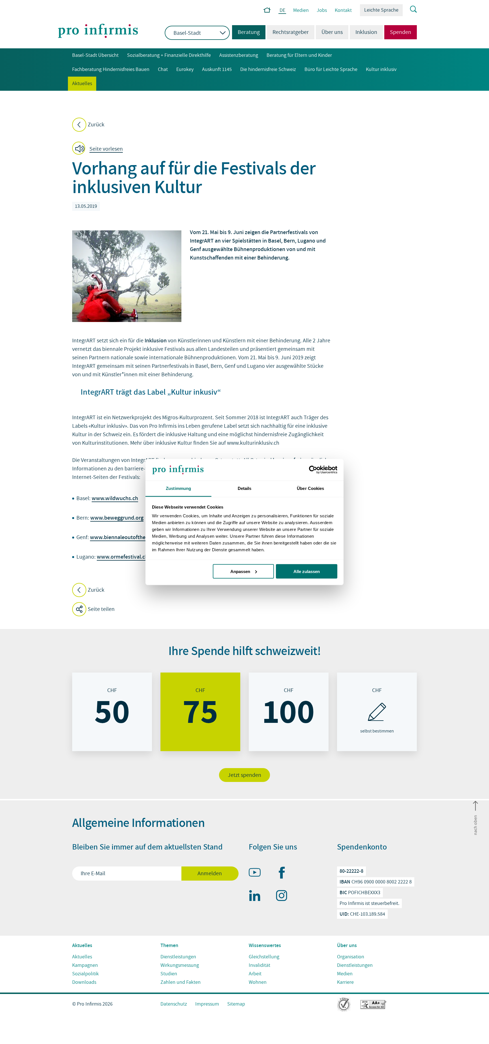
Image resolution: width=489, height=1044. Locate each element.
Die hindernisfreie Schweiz (268, 69)
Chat (163, 69)
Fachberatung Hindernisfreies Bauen (110, 69)
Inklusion (366, 32)
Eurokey (185, 69)
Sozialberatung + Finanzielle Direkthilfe (169, 55)
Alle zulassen (306, 571)
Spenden (400, 32)
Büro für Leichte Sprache (330, 69)
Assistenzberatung (238, 55)
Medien (301, 10)
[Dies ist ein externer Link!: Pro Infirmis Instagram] (284, 897)
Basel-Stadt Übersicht (95, 55)
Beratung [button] (246, 32)
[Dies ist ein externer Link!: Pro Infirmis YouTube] (257, 873)
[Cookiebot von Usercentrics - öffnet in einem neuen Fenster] (312, 470)
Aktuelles (82, 83)
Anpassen (240, 571)
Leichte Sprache (381, 10)
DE (282, 10)
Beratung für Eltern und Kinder (299, 55)
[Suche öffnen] (410, 10)
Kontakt (343, 10)
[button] (99, 149)
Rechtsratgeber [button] (291, 32)
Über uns (332, 32)
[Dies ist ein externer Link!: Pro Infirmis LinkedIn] (257, 897)
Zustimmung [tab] (178, 488)
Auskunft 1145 (217, 69)
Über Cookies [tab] (310, 488)
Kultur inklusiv (381, 69)
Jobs (322, 10)
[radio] (112, 712)
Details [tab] (245, 488)
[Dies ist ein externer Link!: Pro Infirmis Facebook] (284, 874)
